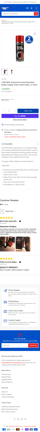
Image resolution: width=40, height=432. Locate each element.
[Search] (36, 13)
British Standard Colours (9, 409)
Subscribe (33, 345)
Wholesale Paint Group (16, 426)
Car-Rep (4, 79)
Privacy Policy (6, 374)
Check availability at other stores (15, 137)
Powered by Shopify (30, 426)
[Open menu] (36, 8)
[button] (7, 244)
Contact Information (7, 397)
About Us (4, 392)
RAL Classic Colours (8, 412)
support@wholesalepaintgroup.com (13, 362)
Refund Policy (6, 377)
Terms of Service (6, 382)
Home (3, 20)
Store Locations (6, 394)
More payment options (20, 119)
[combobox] (20, 14)
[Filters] (2, 211)
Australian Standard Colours (10, 406)
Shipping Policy (6, 379)
